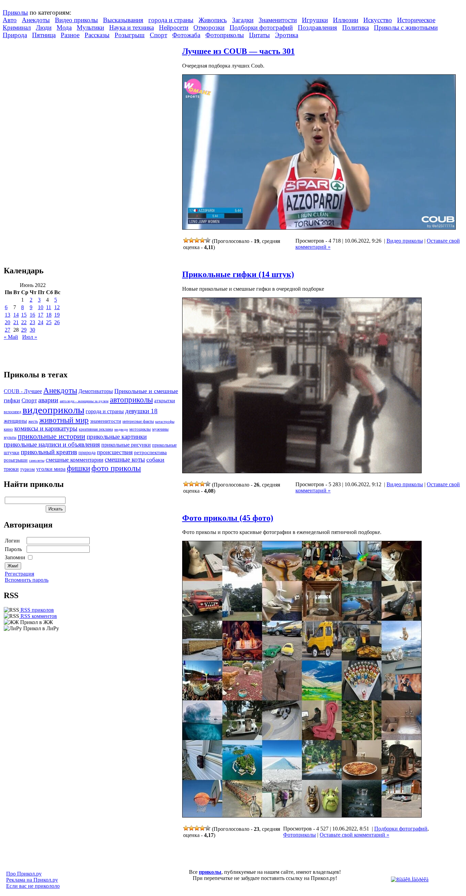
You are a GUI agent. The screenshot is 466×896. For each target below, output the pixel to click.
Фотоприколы (224, 35)
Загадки (242, 20)
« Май (11, 337)
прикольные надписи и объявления (52, 444)
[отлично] (207, 240)
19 (57, 315)
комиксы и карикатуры (45, 428)
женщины (15, 421)
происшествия (115, 452)
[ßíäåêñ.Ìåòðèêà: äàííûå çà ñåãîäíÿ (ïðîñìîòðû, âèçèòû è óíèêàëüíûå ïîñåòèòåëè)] (409, 880)
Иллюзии (345, 20)
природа (87, 452)
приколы (210, 872)
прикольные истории (51, 436)
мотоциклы (140, 429)
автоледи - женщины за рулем (84, 401)
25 (49, 322)
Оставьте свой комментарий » (354, 835)
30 (32, 330)
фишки (78, 468)
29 (24, 330)
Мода (64, 27)
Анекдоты (36, 20)
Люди (44, 27)
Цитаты (259, 35)
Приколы (15, 12)
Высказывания (123, 20)
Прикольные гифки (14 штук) (238, 274)
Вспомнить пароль (26, 580)
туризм (27, 469)
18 (49, 315)
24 (40, 322)
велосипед (12, 412)
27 (7, 330)
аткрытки (164, 400)
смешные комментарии (74, 460)
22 (24, 322)
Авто (10, 20)
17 (40, 315)
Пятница (44, 35)
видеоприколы (53, 409)
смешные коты (125, 459)
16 (32, 315)
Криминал (17, 27)
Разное (70, 35)
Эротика (286, 35)
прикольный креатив (49, 452)
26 (57, 322)
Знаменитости (278, 20)
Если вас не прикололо (33, 886)
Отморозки (208, 27)
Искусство (377, 20)
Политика (355, 27)
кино (8, 429)
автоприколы (131, 399)
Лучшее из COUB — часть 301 (238, 51)
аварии (48, 400)
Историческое (416, 20)
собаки (155, 459)
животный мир (64, 420)
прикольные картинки (117, 436)
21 (16, 322)
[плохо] (191, 240)
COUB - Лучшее (23, 391)
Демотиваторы (95, 391)
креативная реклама (96, 429)
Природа (15, 35)
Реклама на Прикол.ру (32, 880)
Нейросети (173, 27)
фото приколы (116, 468)
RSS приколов (36, 610)
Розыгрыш (130, 35)
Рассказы (97, 35)
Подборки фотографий (261, 27)
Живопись (213, 20)
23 (32, 322)
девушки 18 (141, 411)
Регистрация (19, 574)
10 (40, 307)
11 (48, 307)
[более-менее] (197, 240)
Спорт (158, 35)
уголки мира (50, 469)
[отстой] (186, 240)
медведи (121, 429)
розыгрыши (16, 460)
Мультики (90, 27)
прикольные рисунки (126, 445)
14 (16, 315)
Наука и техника (131, 27)
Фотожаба (186, 35)
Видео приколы (76, 20)
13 (7, 315)
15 (24, 315)
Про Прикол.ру (24, 874)
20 (7, 322)
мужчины (160, 429)
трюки (11, 469)
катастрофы (164, 421)
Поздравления (317, 27)
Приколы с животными (406, 27)
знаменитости (105, 421)
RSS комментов (38, 616)
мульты (10, 437)
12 (57, 307)
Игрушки (315, 20)
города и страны (170, 20)
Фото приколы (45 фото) (227, 518)
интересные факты (138, 421)
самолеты (36, 460)
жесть (33, 421)
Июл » (29, 337)
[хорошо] (202, 240)
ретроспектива (150, 452)
